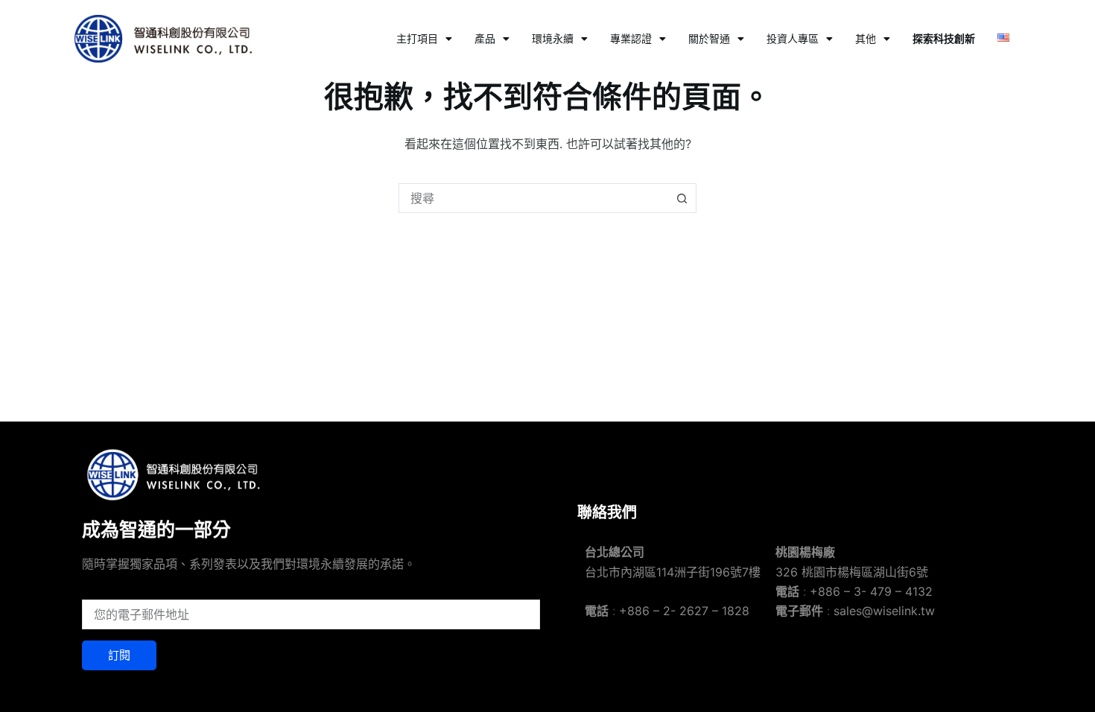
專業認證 (631, 38)
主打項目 (417, 38)
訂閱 (119, 655)
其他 (865, 38)
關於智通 (709, 38)
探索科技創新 (944, 38)
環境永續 (553, 38)
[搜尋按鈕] (681, 198)
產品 (485, 38)
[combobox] (533, 198)
